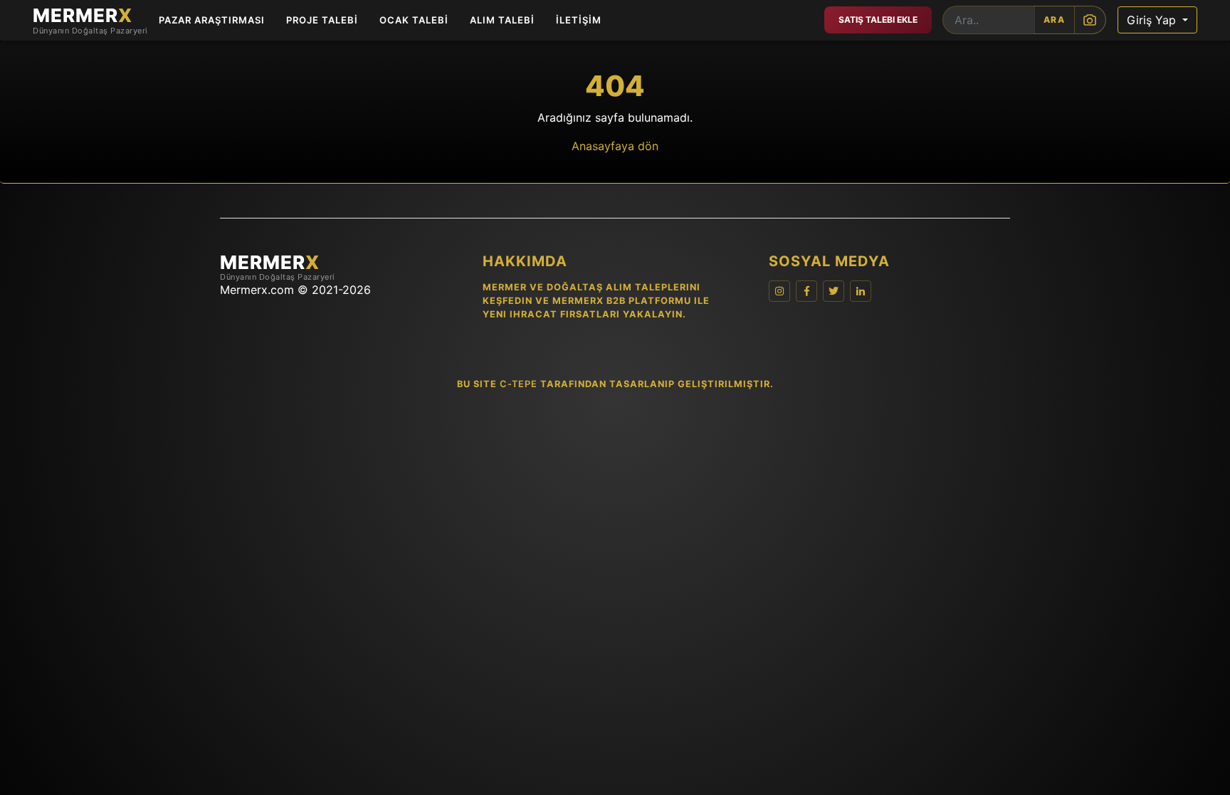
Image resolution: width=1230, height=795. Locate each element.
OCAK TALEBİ (413, 20)
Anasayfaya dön (615, 146)
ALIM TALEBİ (502, 20)
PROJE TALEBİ (322, 20)
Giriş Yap (1153, 20)
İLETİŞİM (578, 20)
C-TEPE (518, 384)
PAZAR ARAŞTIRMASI (212, 20)
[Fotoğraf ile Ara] (1089, 19)
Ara (1055, 19)
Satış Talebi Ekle (878, 19)
